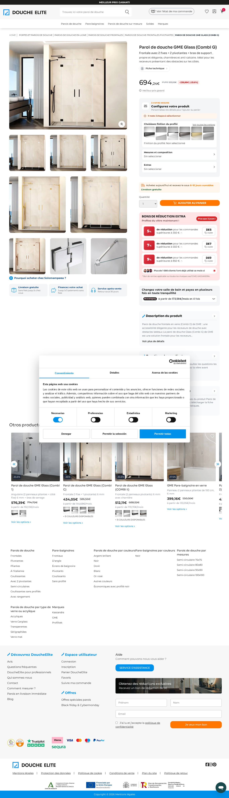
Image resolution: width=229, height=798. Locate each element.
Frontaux (57, 555)
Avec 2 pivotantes (21, 581)
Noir (96, 560)
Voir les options (21, 522)
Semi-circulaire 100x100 (190, 575)
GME (55, 617)
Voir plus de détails (153, 341)
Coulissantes (18, 576)
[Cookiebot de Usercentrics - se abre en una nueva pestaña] (171, 361)
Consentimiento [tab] (64, 373)
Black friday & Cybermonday (80, 705)
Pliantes (15, 566)
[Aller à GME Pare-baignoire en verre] (191, 457)
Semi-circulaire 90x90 (190, 570)
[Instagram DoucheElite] (211, 764)
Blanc (97, 571)
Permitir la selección (114, 433)
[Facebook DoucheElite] (207, 764)
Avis (10, 661)
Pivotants (57, 571)
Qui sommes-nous (19, 677)
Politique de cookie (90, 773)
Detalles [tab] (114, 372)
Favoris (66, 677)
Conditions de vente (121, 773)
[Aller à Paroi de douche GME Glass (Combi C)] (87, 457)
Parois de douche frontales (105, 35)
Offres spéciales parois (76, 699)
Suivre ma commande (76, 683)
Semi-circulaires (20, 586)
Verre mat (16, 636)
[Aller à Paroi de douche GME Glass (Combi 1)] (35, 457)
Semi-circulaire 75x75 (189, 559)
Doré (97, 566)
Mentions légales (23, 773)
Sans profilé (59, 581)
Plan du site (149, 773)
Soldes (150, 23)
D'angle (56, 560)
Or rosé (98, 576)
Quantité (144, 196)
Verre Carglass (19, 621)
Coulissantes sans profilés (26, 591)
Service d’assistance (135, 667)
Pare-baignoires (94, 23)
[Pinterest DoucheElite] (214, 764)
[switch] (95, 419)
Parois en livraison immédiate (26, 693)
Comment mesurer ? (21, 688)
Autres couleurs (103, 581)
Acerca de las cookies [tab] (165, 372)
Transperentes (19, 626)
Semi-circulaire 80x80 (190, 564)
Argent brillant (102, 555)
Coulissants (59, 576)
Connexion (68, 661)
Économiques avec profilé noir (111, 586)
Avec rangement (20, 596)
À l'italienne (17, 571)
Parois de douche (71, 23)
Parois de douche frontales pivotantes (149, 35)
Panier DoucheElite (74, 672)
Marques (163, 23)
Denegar (66, 433)
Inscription (68, 667)
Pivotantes (17, 560)
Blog (10, 699)
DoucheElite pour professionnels (29, 672)
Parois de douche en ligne (70, 35)
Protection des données (56, 773)
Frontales (16, 555)
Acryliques (17, 616)
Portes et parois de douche (35, 35)
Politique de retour (176, 773)
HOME (12, 35)
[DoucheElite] (63, 765)
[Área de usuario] (214, 11)
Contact (12, 683)
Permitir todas (162, 433)
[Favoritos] (207, 10)
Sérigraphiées (18, 631)
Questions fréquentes (22, 667)
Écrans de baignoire (63, 566)
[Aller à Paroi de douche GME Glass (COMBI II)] (139, 457)
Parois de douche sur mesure (125, 23)
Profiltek (57, 622)
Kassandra (58, 612)
